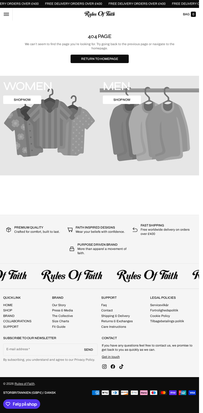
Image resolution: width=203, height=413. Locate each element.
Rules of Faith (25, 384)
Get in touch (111, 357)
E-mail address (17, 349)
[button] (6, 14)
